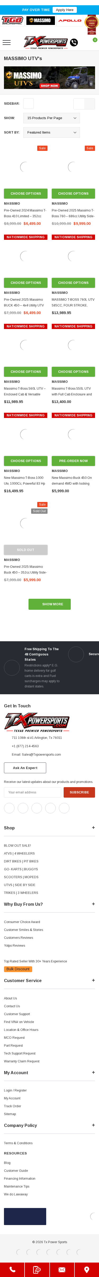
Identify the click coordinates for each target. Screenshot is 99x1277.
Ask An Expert (25, 768)
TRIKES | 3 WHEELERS (21, 893)
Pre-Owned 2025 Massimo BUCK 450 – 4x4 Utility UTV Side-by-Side (24, 305)
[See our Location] (87, 1270)
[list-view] (79, 104)
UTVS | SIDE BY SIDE (19, 885)
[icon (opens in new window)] (9, 808)
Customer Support (17, 1014)
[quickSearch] (19, 42)
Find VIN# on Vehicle (19, 1022)
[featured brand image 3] (69, 21)
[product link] (26, 167)
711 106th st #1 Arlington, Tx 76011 (37, 738)
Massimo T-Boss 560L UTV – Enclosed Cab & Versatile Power (25, 394)
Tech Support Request (19, 1053)
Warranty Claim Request (21, 1061)
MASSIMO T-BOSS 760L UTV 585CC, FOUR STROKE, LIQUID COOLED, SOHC (73, 305)
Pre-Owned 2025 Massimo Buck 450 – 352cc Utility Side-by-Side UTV (25, 572)
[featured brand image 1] (41, 21)
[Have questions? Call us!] (12, 1270)
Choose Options (26, 193)
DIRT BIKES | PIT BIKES (21, 861)
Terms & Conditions (18, 1143)
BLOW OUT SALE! (17, 845)
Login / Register (15, 1090)
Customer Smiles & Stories (23, 930)
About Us (10, 998)
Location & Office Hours (21, 1030)
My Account (12, 1098)
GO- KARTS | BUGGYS (21, 869)
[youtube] (18, 818)
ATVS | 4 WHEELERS (19, 853)
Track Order (12, 1106)
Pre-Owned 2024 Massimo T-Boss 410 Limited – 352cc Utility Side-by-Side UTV (25, 216)
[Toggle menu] (7, 42)
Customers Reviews (18, 938)
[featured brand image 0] (12, 21)
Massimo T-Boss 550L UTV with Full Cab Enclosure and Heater (72, 394)
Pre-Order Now (73, 461)
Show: (9, 118)
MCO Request (14, 1038)
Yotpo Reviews (14, 945)
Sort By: (12, 132)
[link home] (45, 42)
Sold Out (25, 550)
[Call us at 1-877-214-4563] (74, 42)
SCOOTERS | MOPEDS (21, 877)
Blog (7, 1163)
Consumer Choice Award (22, 922)
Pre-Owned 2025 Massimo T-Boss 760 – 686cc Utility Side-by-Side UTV (73, 216)
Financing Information (19, 1178)
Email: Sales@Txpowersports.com (36, 754)
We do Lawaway (16, 1194)
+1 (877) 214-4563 (25, 746)
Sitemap (10, 1114)
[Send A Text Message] (37, 1270)
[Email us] (62, 1270)
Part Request (13, 1045)
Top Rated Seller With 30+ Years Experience (35, 961)
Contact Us (12, 1006)
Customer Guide (16, 1171)
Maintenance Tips (16, 1186)
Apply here (64, 10)
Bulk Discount (18, 969)
